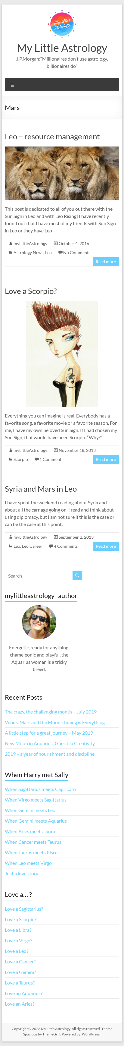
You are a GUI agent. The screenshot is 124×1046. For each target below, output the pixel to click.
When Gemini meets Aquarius (36, 821)
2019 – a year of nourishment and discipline (50, 754)
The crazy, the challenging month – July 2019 (51, 711)
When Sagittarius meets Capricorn (40, 789)
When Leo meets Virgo (28, 863)
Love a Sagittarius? (24, 909)
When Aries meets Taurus (31, 831)
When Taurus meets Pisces (32, 852)
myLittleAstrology (30, 243)
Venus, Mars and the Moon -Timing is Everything (55, 722)
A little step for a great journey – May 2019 (49, 733)
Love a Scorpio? (31, 291)
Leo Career (32, 546)
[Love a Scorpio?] (62, 304)
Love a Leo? (16, 951)
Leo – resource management (52, 136)
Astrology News (28, 252)
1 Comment (50, 459)
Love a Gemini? (20, 972)
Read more (106, 261)
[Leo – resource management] (62, 149)
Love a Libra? (18, 930)
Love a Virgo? (18, 940)
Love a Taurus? (20, 982)
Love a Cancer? (20, 961)
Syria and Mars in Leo (41, 488)
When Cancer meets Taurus (33, 842)
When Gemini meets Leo (30, 810)
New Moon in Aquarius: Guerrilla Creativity (50, 743)
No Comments (76, 252)
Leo (48, 252)
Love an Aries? (19, 1004)
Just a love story (21, 873)
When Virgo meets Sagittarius (36, 799)
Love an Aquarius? (23, 993)
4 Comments (66, 546)
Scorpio (21, 459)
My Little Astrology (62, 47)
